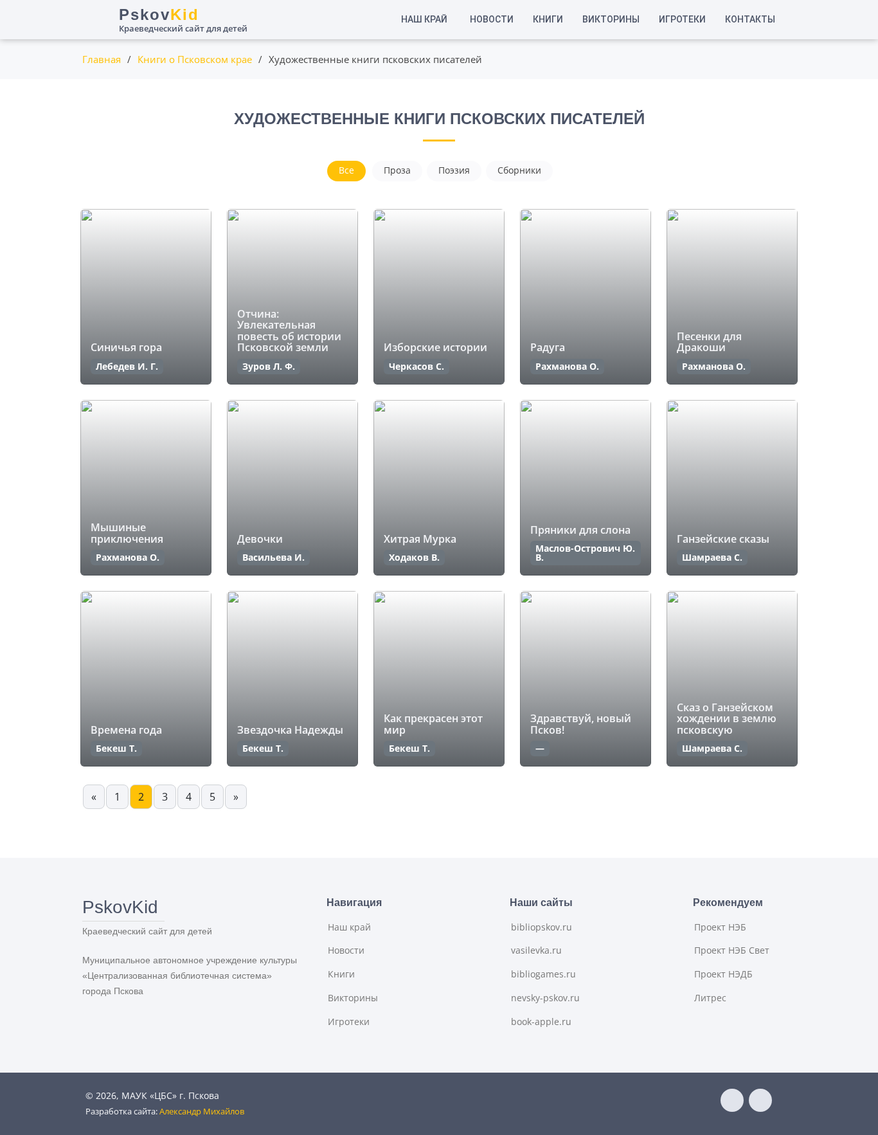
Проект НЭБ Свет (731, 950)
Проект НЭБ (720, 927)
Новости (492, 19)
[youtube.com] (760, 1100)
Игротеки (682, 19)
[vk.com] (732, 1100)
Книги (548, 19)
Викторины (611, 19)
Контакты (750, 19)
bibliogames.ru (543, 974)
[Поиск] (786, 19)
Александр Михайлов (200, 1111)
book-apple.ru (541, 1022)
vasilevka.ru (536, 950)
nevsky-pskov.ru (545, 998)
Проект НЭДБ (723, 974)
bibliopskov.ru (541, 927)
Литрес (710, 998)
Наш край (349, 927)
